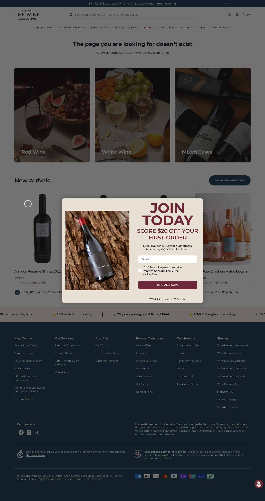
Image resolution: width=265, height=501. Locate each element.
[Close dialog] (28, 204)
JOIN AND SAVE (168, 285)
